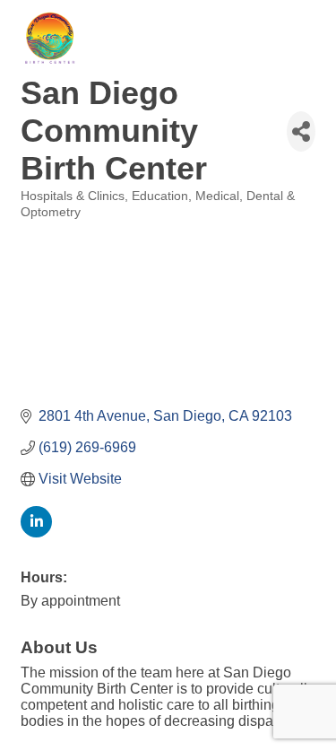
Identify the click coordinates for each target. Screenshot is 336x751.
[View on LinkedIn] (36, 532)
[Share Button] (301, 131)
